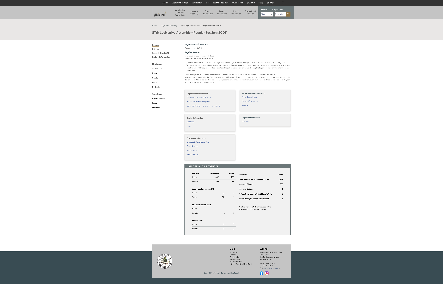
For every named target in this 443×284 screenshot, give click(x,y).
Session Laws (192, 150)
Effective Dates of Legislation (198, 142)
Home (154, 25)
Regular (155, 45)
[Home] (159, 12)
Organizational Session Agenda (199, 97)
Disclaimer (233, 255)
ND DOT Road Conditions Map (240, 264)
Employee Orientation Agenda (198, 102)
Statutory (156, 108)
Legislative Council (180, 3)
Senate (155, 78)
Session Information (208, 12)
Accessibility (234, 252)
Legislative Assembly (194, 12)
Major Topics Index (249, 97)
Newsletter (197, 3)
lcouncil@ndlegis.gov (271, 268)
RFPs (208, 3)
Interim (155, 49)
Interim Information (222, 12)
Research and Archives (250, 12)
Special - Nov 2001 (160, 53)
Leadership (156, 82)
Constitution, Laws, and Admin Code (180, 12)
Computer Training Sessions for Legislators (203, 106)
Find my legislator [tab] (277, 10)
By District (156, 87)
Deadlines (191, 122)
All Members (157, 69)
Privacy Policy (235, 257)
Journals (245, 105)
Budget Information (236, 12)
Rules (189, 126)
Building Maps (237, 3)
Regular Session (158, 98)
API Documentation (236, 262)
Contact (270, 3)
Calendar (251, 3)
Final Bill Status (192, 146)
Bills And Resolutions (250, 101)
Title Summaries (193, 155)
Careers (165, 3)
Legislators (246, 121)
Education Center (220, 3)
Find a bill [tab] (264, 10)
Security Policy (235, 259)
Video (261, 3)
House (154, 73)
